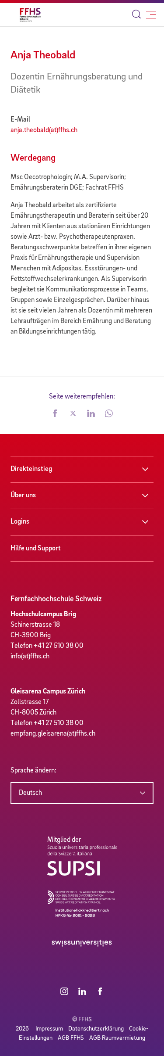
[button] (55, 414)
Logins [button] (19, 521)
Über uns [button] (23, 495)
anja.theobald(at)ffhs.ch (43, 130)
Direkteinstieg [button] (31, 469)
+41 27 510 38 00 (59, 646)
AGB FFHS (71, 1038)
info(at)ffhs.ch (29, 656)
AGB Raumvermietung (117, 1038)
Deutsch (30, 793)
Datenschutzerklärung (96, 1029)
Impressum (49, 1029)
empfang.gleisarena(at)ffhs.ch (52, 733)
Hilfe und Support (35, 548)
